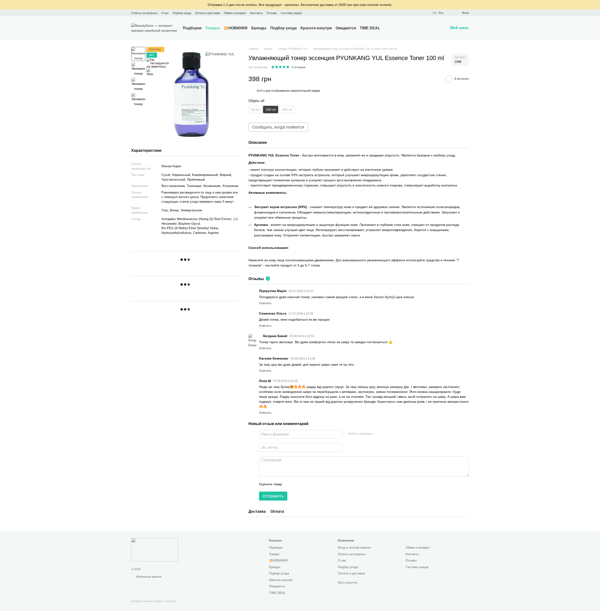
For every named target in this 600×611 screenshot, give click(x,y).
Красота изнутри (316, 28)
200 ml (287, 109)
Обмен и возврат (235, 13)
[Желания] (450, 13)
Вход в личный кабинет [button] (354, 547)
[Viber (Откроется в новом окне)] (325, 13)
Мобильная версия (148, 576)
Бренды (258, 28)
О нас (165, 13)
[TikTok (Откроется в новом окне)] (314, 13)
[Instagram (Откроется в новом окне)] (308, 13)
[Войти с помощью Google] (377, 433)
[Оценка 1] (289, 484)
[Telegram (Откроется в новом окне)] (320, 13)
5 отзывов (298, 67)
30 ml (255, 109)
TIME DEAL (370, 28)
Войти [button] (261, 90)
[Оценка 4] (312, 484)
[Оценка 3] (304, 484)
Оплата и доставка (207, 13)
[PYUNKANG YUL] (220, 54)
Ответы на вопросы (144, 13)
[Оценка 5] (319, 484)
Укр (434, 12)
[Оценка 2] (297, 484)
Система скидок (291, 13)
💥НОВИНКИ (236, 28)
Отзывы (271, 13)
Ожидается (346, 28)
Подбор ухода (181, 13)
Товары (212, 28)
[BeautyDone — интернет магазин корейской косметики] (154, 549)
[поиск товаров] (388, 28)
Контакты (256, 13)
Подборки (192, 28)
